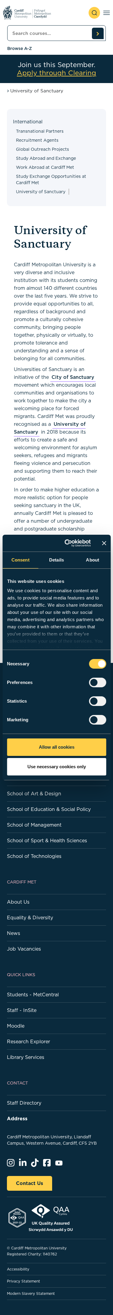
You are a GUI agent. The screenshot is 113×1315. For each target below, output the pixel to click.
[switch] (97, 682)
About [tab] (92, 559)
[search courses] (97, 33)
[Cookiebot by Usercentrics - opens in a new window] (67, 543)
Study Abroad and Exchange (46, 158)
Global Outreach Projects (42, 149)
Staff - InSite (21, 1010)
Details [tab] (56, 559)
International (27, 121)
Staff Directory (24, 1103)
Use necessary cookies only (56, 766)
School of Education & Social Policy (49, 809)
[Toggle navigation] (106, 13)
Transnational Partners (40, 131)
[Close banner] (104, 543)
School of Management (34, 824)
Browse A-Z (19, 48)
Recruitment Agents (37, 140)
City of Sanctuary (73, 377)
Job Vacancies (24, 948)
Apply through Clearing (56, 73)
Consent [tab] (20, 559)
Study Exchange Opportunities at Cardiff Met (51, 179)
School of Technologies (34, 856)
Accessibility (18, 1269)
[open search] (94, 13)
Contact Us (29, 1183)
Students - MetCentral (33, 994)
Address (17, 1118)
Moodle (15, 1026)
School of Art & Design (34, 793)
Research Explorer (28, 1041)
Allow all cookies (56, 747)
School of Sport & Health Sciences (47, 840)
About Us (18, 902)
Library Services (25, 1057)
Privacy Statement (23, 1281)
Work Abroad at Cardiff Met (45, 167)
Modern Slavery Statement (31, 1293)
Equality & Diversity (30, 917)
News (13, 933)
